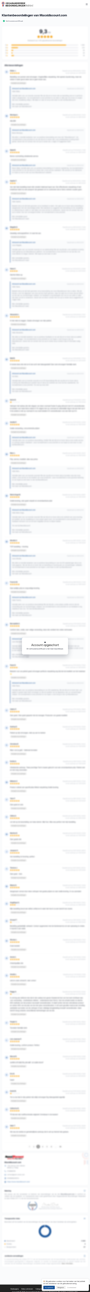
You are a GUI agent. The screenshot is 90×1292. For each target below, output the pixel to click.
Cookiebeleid (71, 1287)
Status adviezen (27, 1289)
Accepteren (49, 1287)
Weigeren (60, 1287)
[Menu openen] (86, 4)
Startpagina (14, 1289)
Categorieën (40, 1289)
